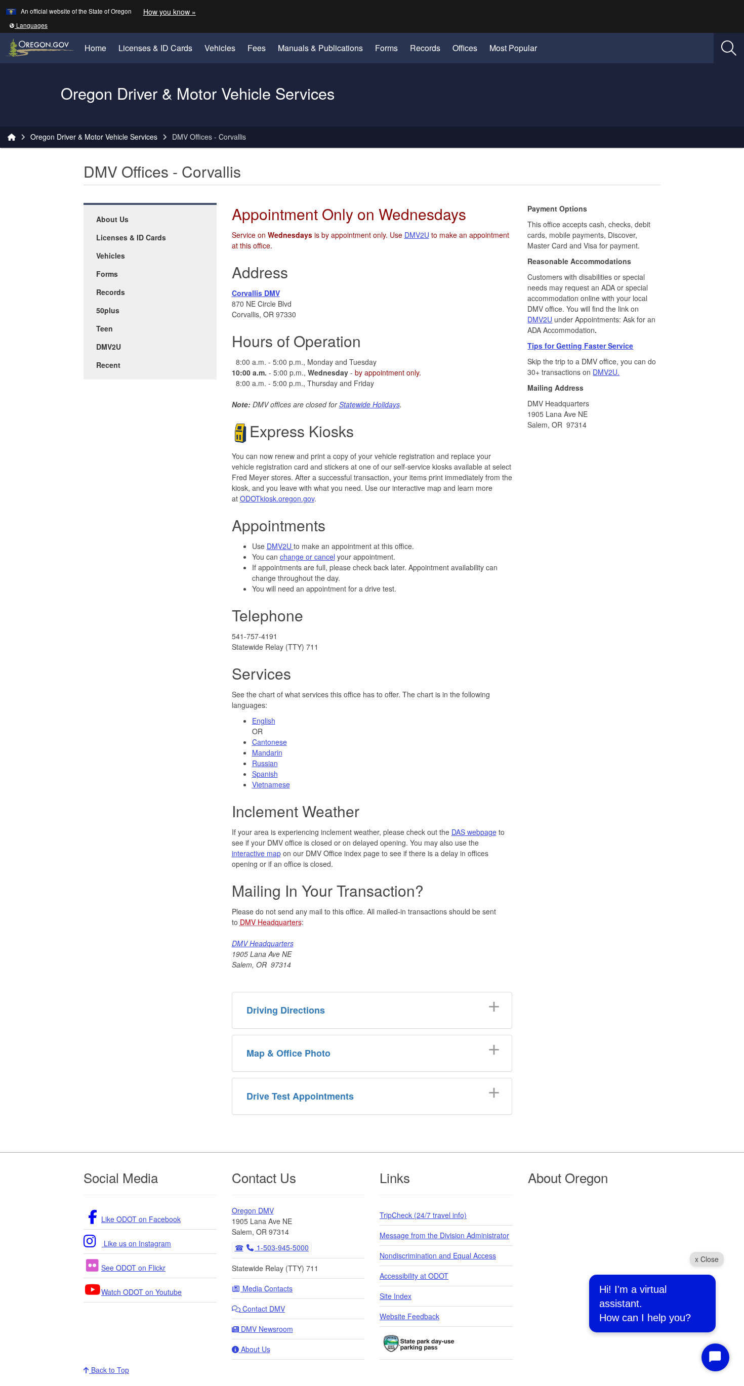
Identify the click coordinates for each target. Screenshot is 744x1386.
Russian (265, 763)
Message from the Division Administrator (444, 1235)
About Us (112, 219)
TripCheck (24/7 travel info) (423, 1215)
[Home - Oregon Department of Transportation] (12, 137)
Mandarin (267, 752)
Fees (256, 48)
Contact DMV (262, 1309)
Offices (464, 48)
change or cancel (307, 557)
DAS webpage (474, 832)
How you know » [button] (169, 12)
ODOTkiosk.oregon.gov (277, 498)
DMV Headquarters (271, 922)
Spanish (265, 774)
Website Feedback (409, 1316)
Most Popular (513, 48)
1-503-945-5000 (282, 1247)
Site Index (395, 1296)
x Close (707, 1259)
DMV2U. (606, 372)
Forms (386, 48)
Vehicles (219, 48)
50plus (107, 310)
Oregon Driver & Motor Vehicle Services (93, 137)
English (263, 721)
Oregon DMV (253, 1210)
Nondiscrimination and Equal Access (438, 1255)
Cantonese (269, 742)
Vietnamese (271, 784)
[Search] (729, 48)
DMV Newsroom (266, 1329)
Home (95, 48)
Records (425, 48)
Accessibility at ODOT (414, 1276)
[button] (28, 25)
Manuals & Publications (320, 48)
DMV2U (108, 347)
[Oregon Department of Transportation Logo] (34, 95)
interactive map (256, 853)
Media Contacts (266, 1288)
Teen (104, 328)
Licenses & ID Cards (155, 48)
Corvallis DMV (256, 293)
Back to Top (109, 1370)
